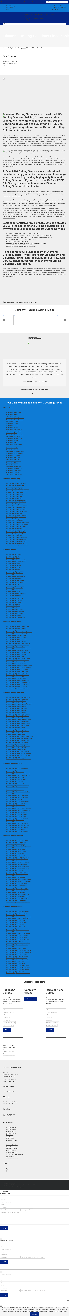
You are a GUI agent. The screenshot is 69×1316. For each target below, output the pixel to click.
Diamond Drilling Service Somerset (16, 816)
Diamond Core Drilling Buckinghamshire (17, 489)
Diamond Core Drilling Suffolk (14, 533)
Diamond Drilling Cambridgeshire (15, 561)
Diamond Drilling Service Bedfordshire (17, 768)
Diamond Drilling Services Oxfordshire (17, 883)
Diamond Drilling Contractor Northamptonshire (19, 736)
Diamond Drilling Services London (16, 876)
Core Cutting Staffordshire (13, 461)
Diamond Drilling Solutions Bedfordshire (17, 911)
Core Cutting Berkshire (12, 414)
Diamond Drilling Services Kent (15, 870)
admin (24, 48)
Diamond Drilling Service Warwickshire (17, 823)
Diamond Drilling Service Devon (15, 781)
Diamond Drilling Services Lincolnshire (17, 874)
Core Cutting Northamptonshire (15, 451)
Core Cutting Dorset (12, 427)
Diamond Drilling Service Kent (14, 799)
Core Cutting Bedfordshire (13, 412)
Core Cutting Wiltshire (12, 472)
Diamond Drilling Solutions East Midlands (18, 928)
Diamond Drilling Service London (15, 805)
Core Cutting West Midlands (14, 468)
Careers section (49, 14)
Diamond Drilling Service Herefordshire (17, 795)
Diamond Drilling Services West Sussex (17, 898)
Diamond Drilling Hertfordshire (14, 582)
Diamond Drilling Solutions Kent (15, 941)
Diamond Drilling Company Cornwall (16, 637)
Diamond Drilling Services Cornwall (16, 851)
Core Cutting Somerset (12, 459)
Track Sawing (10, 1135)
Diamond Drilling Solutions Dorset (15, 926)
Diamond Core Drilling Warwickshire (16, 537)
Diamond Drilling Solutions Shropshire (17, 956)
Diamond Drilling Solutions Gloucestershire (18, 933)
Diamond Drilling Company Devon (16, 639)
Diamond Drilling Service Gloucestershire (18, 792)
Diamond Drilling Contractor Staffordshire (18, 746)
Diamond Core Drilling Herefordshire (16, 509)
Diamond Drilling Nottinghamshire (15, 595)
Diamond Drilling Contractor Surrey (16, 749)
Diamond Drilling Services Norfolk (15, 877)
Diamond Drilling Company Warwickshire (17, 680)
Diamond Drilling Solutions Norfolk (16, 948)
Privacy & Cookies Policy (10, 1183)
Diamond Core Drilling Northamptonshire (17, 522)
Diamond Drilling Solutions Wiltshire (16, 971)
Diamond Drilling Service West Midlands (17, 825)
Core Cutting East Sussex (13, 431)
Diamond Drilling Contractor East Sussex (17, 716)
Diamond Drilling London (13, 589)
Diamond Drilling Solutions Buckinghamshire (18, 916)
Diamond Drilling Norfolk (13, 591)
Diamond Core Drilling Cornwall (15, 494)
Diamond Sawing (11, 1133)
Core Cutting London (12, 448)
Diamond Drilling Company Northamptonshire (19, 665)
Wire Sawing (9, 1137)
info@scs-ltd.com (38, 18)
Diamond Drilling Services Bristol (15, 844)
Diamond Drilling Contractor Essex (16, 718)
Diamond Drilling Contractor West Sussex (18, 755)
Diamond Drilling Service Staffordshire (17, 818)
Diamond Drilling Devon (13, 567)
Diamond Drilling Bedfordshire (14, 554)
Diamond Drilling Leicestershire (15, 586)
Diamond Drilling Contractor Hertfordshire (18, 725)
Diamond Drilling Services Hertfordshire (17, 868)
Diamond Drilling (11, 1127)
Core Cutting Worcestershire (14, 474)
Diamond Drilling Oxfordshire (14, 598)
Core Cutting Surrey (12, 464)
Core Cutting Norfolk (12, 449)
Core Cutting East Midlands (14, 429)
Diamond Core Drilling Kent (14, 513)
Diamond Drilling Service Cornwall (16, 779)
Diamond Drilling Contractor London (16, 732)
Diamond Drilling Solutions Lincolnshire (17, 945)
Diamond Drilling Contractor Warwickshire (18, 751)
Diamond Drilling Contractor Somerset (17, 744)
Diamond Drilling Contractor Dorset (16, 712)
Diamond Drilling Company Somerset (16, 673)
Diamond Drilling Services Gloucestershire (18, 862)
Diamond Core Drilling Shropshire (15, 528)
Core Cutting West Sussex (13, 470)
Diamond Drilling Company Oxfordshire (17, 669)
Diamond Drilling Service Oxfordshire (16, 812)
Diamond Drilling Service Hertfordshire (17, 797)
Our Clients (9, 7)
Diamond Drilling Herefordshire (15, 580)
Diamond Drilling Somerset (13, 602)
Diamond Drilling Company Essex (15, 647)
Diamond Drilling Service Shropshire (16, 814)
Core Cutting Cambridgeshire (14, 420)
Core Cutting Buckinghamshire (15, 418)
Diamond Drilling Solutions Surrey (15, 963)
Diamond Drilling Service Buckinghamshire (18, 773)
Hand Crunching (11, 1146)
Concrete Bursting (11, 1152)
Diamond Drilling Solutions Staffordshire (17, 960)
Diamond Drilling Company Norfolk (16, 663)
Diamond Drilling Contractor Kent (15, 727)
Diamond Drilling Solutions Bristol (15, 915)
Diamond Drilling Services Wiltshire (16, 900)
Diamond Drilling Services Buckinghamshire (18, 846)
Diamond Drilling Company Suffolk (16, 677)
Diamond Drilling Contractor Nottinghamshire (19, 738)
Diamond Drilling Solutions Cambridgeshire (18, 918)
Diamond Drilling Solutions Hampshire (17, 935)
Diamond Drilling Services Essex (15, 861)
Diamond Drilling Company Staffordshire (17, 675)
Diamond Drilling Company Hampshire (17, 650)
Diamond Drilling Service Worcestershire (17, 831)
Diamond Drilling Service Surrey (15, 821)
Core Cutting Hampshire (13, 436)
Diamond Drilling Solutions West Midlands (18, 967)
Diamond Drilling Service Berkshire (16, 770)
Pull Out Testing (10, 1156)
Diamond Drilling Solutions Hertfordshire (17, 939)
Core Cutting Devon (12, 425)
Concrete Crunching (12, 1145)
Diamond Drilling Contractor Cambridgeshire (18, 704)
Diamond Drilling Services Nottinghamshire (18, 881)
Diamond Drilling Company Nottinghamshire (18, 667)
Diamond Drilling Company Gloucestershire (18, 648)
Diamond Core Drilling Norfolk (14, 520)
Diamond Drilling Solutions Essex (15, 931)
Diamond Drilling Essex (12, 574)
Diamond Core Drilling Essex (14, 504)
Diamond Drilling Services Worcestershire (18, 902)
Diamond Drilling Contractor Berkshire (17, 699)
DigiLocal (21, 1187)
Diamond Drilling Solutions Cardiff (15, 920)
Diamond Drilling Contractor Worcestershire (18, 759)
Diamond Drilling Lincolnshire (14, 588)
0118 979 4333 (29, 18)
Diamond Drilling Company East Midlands (18, 643)
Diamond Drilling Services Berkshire (16, 842)
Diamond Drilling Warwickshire (14, 609)
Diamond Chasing (11, 1129)
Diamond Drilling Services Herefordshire (17, 866)
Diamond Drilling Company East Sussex (17, 645)
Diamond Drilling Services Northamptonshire (18, 879)
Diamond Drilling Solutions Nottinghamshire (18, 952)
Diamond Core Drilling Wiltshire (15, 543)
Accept (34, 1314)
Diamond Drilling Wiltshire (13, 615)
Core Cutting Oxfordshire (13, 455)
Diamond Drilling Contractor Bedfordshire (18, 697)
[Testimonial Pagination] (32, 393)
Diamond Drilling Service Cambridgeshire (18, 775)
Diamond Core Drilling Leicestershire (16, 515)
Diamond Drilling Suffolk (13, 606)
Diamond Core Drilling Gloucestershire (17, 505)
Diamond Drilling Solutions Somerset (16, 958)
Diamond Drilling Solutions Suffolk (15, 961)
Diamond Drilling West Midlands (15, 611)
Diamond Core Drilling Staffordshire (16, 532)
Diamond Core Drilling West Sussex (16, 541)
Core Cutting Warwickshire (13, 466)
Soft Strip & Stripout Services (14, 1154)
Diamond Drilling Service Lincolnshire (16, 803)
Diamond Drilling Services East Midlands (17, 857)
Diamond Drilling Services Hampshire (16, 864)
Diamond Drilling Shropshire (14, 600)
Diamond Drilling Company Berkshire (16, 628)
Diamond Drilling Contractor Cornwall (16, 708)
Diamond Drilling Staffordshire (14, 604)
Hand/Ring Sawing (11, 1140)
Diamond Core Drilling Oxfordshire (16, 526)
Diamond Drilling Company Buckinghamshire (19, 632)
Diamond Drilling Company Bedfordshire (17, 626)
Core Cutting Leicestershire (14, 444)
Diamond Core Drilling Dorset (14, 498)
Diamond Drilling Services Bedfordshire (17, 840)
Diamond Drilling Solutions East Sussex (17, 930)
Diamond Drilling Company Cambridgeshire (18, 633)
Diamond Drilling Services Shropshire (16, 885)
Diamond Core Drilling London (14, 519)
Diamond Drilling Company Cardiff (16, 635)
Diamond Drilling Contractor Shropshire (17, 742)
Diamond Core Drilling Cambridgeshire (17, 490)
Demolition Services (12, 1148)
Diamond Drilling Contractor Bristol (16, 701)
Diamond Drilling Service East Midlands (17, 785)
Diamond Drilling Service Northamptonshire (18, 808)
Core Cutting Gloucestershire (14, 434)
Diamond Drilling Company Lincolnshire (17, 660)
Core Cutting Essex (11, 433)
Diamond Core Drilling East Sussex (16, 502)
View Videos (30, 998)
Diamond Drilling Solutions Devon (15, 924)
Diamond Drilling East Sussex (14, 573)
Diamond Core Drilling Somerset (15, 530)
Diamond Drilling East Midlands (15, 571)
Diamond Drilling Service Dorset (15, 783)
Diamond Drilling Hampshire (14, 578)
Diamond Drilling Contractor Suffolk (16, 747)
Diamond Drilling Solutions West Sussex (17, 969)
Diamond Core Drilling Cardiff (14, 492)
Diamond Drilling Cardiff (13, 563)
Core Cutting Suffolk (12, 463)
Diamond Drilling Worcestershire (15, 617)
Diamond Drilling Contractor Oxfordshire (17, 740)
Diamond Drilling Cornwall (13, 565)
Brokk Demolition (11, 1150)
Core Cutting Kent (11, 442)
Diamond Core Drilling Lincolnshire (16, 517)
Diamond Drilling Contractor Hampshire (17, 721)
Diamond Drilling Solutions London (16, 946)
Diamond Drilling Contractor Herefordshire (18, 723)
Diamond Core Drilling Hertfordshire (16, 511)
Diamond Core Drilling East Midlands (16, 500)
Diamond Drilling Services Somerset (16, 887)
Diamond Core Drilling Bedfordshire (16, 483)
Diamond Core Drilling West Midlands (16, 539)
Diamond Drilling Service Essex (15, 790)
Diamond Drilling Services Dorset (15, 855)
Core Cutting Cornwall (12, 423)
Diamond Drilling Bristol (12, 558)
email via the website (9, 166)
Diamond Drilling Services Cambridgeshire (18, 847)
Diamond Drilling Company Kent (15, 656)
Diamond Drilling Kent (12, 584)
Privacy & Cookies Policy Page (10, 1311)
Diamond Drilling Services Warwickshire (17, 894)
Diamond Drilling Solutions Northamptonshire (19, 950)
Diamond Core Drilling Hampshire (15, 507)
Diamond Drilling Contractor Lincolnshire (17, 731)
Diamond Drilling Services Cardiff (15, 849)
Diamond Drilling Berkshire (13, 556)
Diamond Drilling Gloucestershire (15, 576)
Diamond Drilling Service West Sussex (17, 827)
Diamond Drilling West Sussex (14, 613)
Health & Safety (10, 6)
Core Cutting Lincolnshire (13, 446)
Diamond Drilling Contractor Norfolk (16, 734)
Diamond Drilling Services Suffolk (15, 890)
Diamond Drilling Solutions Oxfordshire (17, 954)
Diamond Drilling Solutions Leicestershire (18, 943)
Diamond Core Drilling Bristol (14, 487)
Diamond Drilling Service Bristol (15, 772)
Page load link (4, 1191)
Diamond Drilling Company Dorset (16, 641)
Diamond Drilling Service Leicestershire (17, 801)
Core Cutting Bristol (11, 416)
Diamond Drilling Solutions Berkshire (16, 913)
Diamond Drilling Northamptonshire (16, 593)
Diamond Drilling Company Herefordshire (18, 652)
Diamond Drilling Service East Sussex (17, 787)
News (7, 9)
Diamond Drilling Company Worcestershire (18, 688)
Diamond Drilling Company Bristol (15, 630)
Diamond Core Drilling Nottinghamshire (17, 524)
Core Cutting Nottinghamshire (14, 453)
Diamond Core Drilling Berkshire (15, 485)
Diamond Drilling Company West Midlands (18, 682)
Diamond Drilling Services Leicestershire (17, 872)
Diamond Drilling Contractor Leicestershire (18, 729)
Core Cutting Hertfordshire (13, 440)
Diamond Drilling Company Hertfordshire (17, 654)
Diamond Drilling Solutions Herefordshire (17, 937)
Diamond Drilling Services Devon (15, 853)
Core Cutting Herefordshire (14, 438)
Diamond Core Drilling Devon (14, 496)
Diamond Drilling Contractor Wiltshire (16, 757)
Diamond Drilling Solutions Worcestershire (18, 973)
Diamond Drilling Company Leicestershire (18, 658)
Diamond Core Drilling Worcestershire (17, 545)
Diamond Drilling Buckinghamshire (16, 560)
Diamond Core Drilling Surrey (14, 535)
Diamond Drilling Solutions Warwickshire (17, 965)
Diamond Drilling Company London (16, 662)
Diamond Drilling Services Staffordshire (17, 889)
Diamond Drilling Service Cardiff (15, 777)
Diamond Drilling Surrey (13, 608)
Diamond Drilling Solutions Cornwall (16, 922)
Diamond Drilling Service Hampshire (16, 793)
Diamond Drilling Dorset (13, 569)
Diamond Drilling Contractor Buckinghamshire (19, 703)
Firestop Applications (12, 1158)
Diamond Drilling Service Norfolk (15, 807)
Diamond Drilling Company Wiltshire (16, 686)
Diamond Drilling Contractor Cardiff (16, 706)
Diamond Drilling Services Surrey (15, 892)
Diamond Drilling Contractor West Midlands (18, 753)
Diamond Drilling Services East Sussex (17, 859)
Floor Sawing (10, 1138)
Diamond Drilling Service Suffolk (15, 820)
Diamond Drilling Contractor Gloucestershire (18, 719)
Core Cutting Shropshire (13, 457)
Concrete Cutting (11, 1131)
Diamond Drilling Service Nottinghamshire (18, 810)
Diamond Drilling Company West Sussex (17, 684)
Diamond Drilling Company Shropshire (17, 671)
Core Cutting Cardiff (12, 421)
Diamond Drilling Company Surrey (16, 678)
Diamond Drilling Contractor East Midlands (18, 714)
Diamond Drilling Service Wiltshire (15, 829)
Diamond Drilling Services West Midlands (18, 896)
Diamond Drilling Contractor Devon (16, 710)
